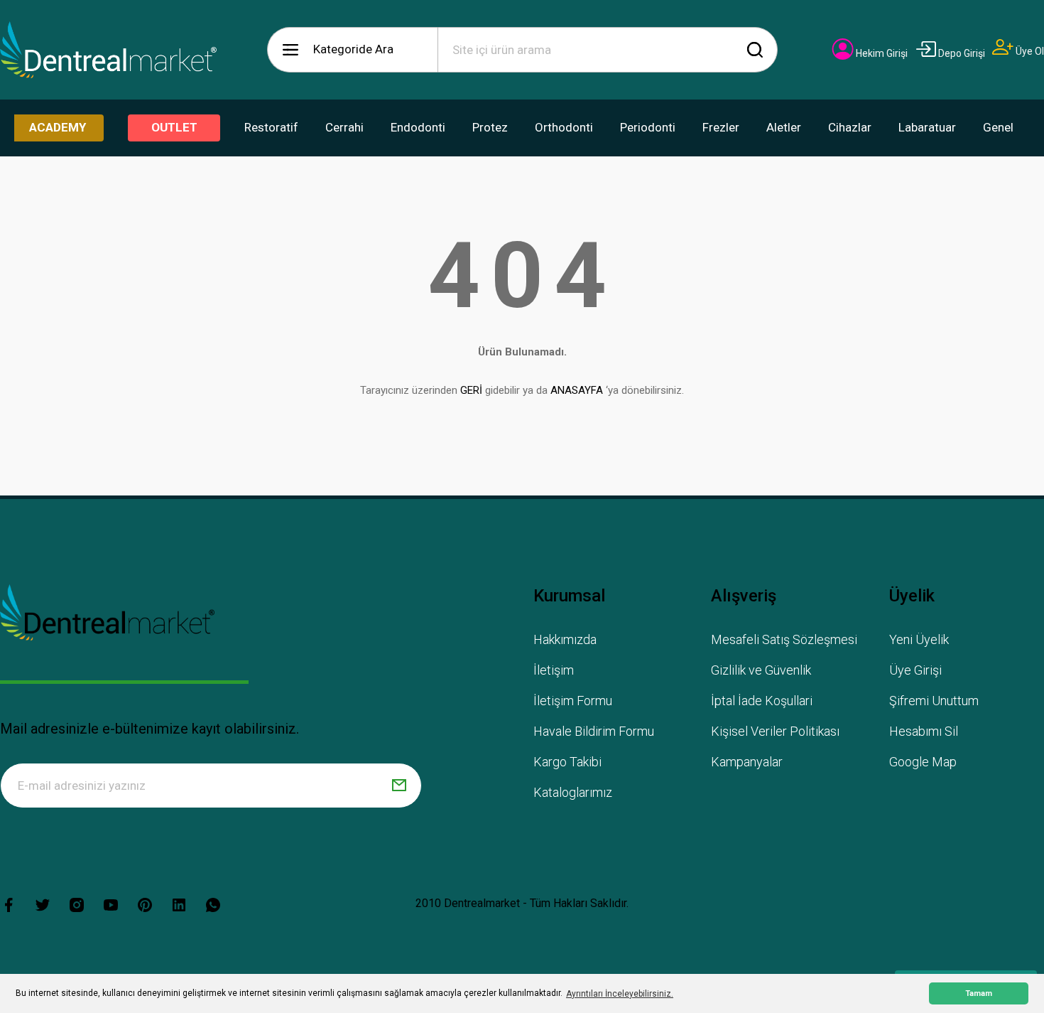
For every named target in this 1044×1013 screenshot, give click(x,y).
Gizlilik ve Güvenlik (761, 670)
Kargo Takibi (567, 761)
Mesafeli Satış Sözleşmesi (784, 639)
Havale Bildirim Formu (593, 731)
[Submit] (399, 785)
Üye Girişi (915, 670)
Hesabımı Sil (923, 731)
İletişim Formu (572, 700)
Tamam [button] (978, 993)
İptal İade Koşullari (761, 700)
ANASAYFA (576, 390)
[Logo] (108, 49)
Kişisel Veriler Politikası (775, 731)
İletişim (553, 670)
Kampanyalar (747, 761)
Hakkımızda (565, 639)
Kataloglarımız (572, 792)
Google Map (923, 761)
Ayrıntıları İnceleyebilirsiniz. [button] (619, 994)
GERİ (471, 390)
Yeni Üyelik (919, 639)
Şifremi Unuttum (934, 700)
